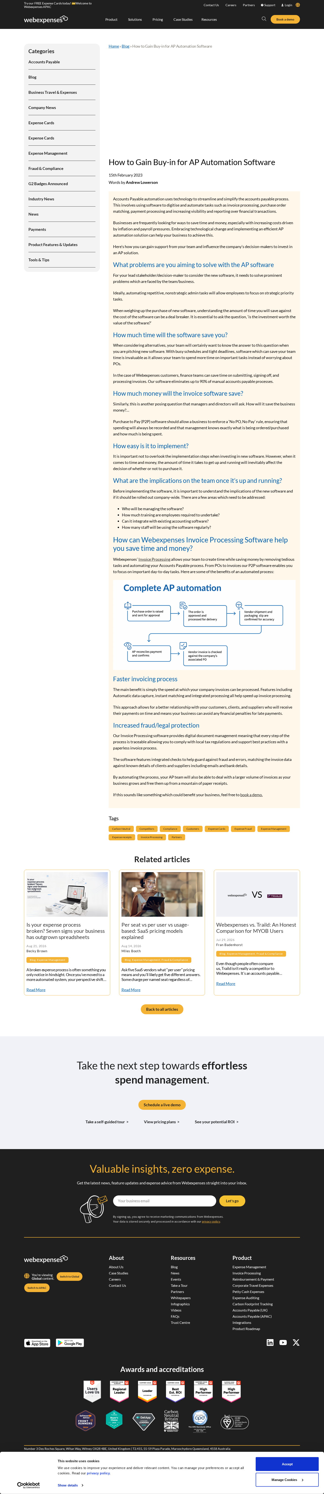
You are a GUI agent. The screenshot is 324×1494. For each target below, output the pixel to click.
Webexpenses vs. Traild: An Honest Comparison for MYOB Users (256, 927)
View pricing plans (162, 1121)
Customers (192, 828)
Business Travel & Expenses (52, 92)
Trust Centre (180, 1322)
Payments (37, 229)
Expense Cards (41, 122)
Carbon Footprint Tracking (253, 1304)
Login (288, 5)
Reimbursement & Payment (253, 1279)
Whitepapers (181, 1298)
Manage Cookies (285, 1479)
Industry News (41, 198)
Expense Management (47, 153)
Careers (230, 5)
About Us (116, 1267)
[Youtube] (283, 1342)
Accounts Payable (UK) (250, 1310)
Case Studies (118, 1273)
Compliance (170, 828)
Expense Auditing (246, 1298)
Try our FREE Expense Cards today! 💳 (49, 3)
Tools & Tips (38, 259)
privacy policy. (99, 1473)
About (116, 1258)
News (33, 214)
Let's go (232, 1201)
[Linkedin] (270, 1342)
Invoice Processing (154, 559)
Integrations (242, 1322)
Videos (176, 1310)
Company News (42, 107)
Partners (249, 5)
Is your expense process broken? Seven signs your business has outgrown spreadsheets (65, 930)
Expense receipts (122, 837)
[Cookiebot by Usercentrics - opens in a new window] (28, 1485)
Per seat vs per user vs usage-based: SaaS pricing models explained (155, 930)
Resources (183, 1258)
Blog (32, 77)
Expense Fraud (243, 828)
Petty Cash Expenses (248, 1291)
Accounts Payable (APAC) (252, 1316)
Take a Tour (179, 1285)
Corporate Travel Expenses (253, 1285)
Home (114, 46)
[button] (264, 19)
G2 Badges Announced (48, 183)
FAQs (175, 1316)
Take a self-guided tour (107, 1121)
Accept (287, 1464)
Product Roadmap (246, 1329)
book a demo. (251, 794)
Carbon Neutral (121, 828)
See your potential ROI (216, 1121)
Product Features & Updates (53, 244)
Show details (68, 1485)
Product (242, 1258)
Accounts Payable (44, 61)
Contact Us (211, 5)
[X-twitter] (296, 1342)
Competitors (147, 828)
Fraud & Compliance (45, 168)
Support (269, 5)
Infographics (180, 1304)
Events (176, 1279)
